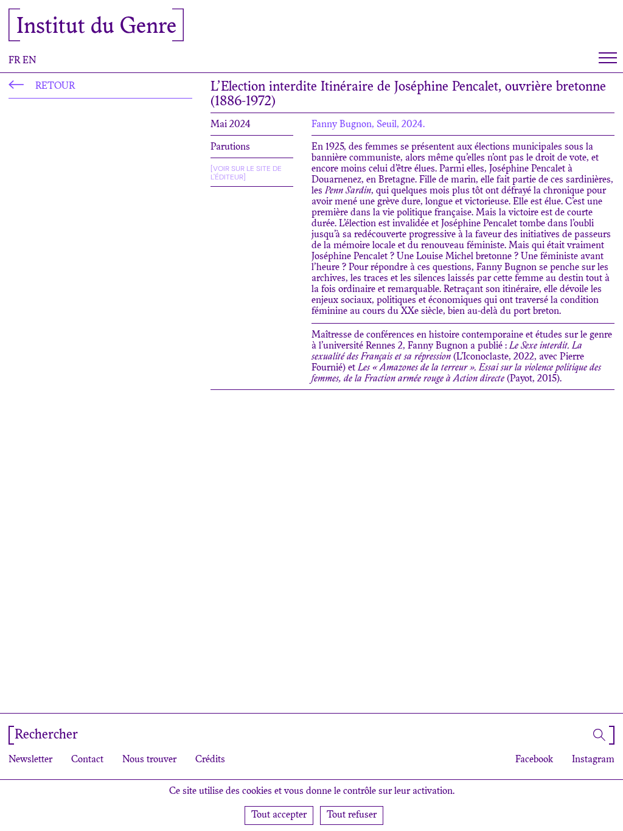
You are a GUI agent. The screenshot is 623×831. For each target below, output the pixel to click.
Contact (87, 760)
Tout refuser (352, 815)
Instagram (593, 760)
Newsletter (30, 760)
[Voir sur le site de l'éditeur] (246, 173)
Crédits (210, 760)
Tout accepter (279, 815)
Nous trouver (149, 760)
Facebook (534, 760)
